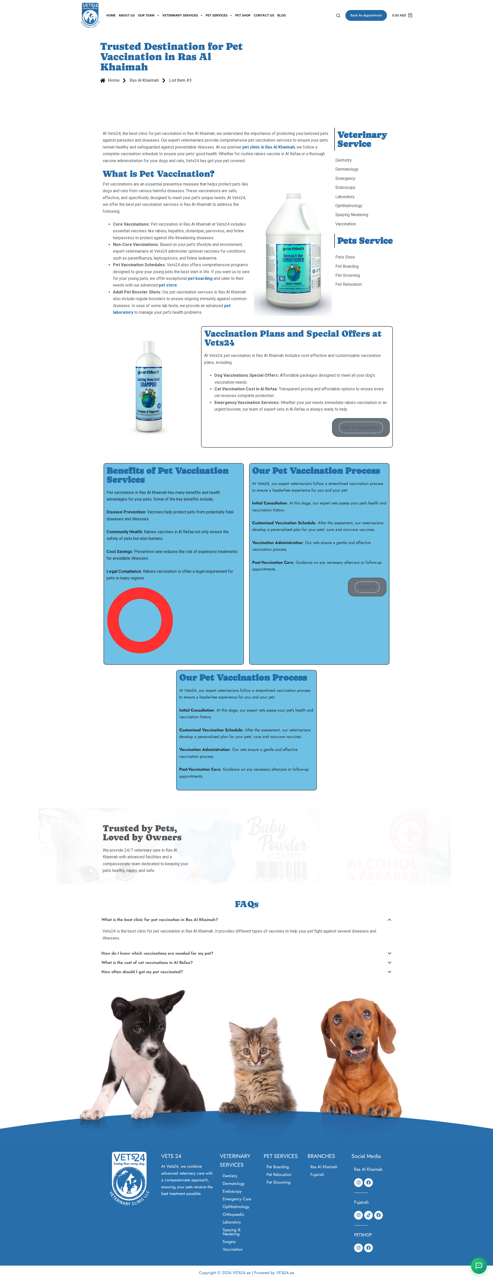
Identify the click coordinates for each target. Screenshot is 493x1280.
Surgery (229, 1242)
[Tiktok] (368, 1215)
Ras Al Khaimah (323, 1167)
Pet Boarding (278, 1167)
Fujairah (317, 1174)
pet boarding (200, 278)
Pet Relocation (279, 1174)
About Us (127, 15)
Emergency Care (237, 1199)
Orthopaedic (233, 1214)
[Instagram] (358, 1182)
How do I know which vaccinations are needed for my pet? (157, 953)
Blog (281, 15)
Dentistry (230, 1176)
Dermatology (234, 1183)
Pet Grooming (279, 1182)
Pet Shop (243, 15)
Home (111, 15)
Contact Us (264, 15)
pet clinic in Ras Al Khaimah (268, 147)
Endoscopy (232, 1191)
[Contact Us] (479, 1266)
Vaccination (233, 1249)
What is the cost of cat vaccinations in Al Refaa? (147, 962)
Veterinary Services (180, 15)
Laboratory (232, 1222)
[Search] (338, 15)
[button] (246, 921)
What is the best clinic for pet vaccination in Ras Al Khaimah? (159, 920)
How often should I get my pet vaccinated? (142, 972)
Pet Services (216, 15)
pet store (168, 285)
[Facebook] (368, 1182)
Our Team (146, 15)
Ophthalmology (236, 1207)
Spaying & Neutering (232, 1232)
